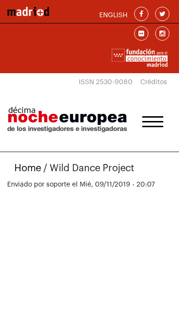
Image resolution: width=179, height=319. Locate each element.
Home (27, 168)
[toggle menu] (153, 119)
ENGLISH (113, 15)
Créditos (153, 82)
